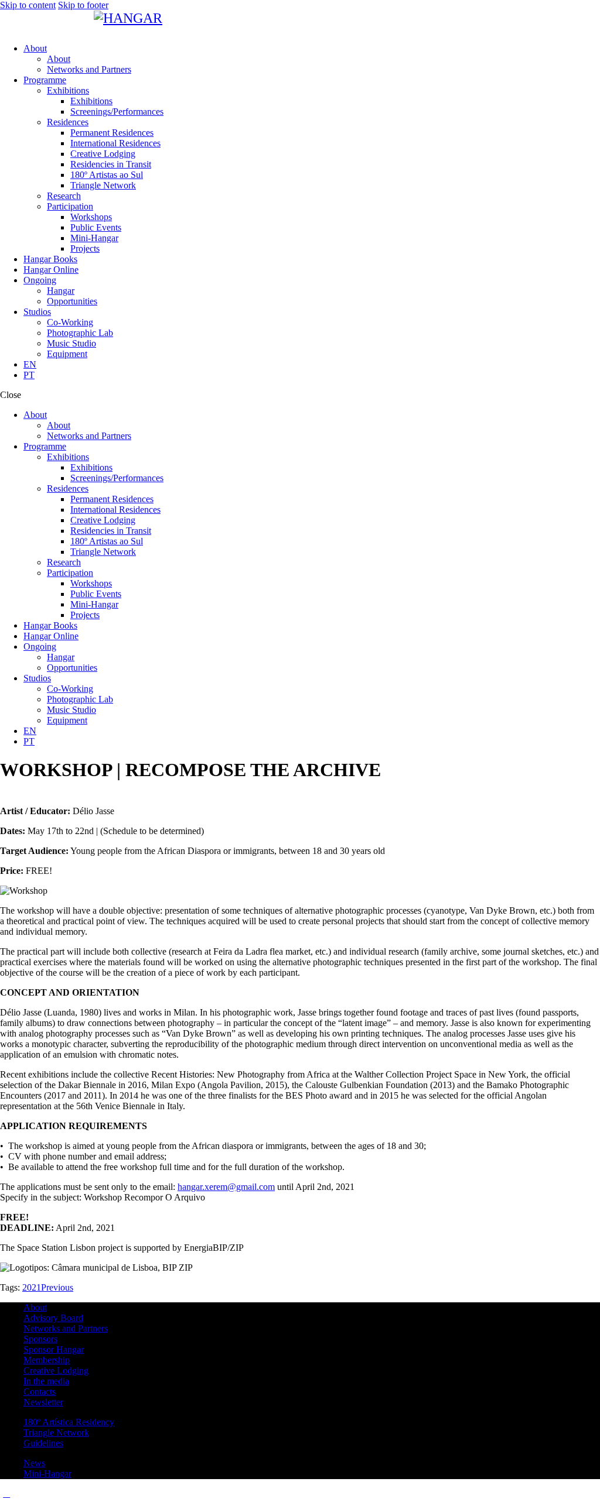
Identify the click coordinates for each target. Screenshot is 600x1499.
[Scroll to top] (6, 1493)
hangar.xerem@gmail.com (226, 1187)
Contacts (39, 1392)
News (34, 1463)
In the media (46, 1381)
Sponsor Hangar (53, 1349)
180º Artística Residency (68, 1422)
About (35, 1307)
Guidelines (43, 1443)
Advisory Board (53, 1318)
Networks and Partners (65, 1328)
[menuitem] (311, 364)
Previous (57, 1287)
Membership (46, 1360)
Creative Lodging (55, 1370)
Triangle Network (56, 1433)
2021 (31, 1287)
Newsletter (43, 1402)
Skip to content (28, 5)
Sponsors (40, 1339)
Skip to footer (83, 5)
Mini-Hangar (47, 1474)
